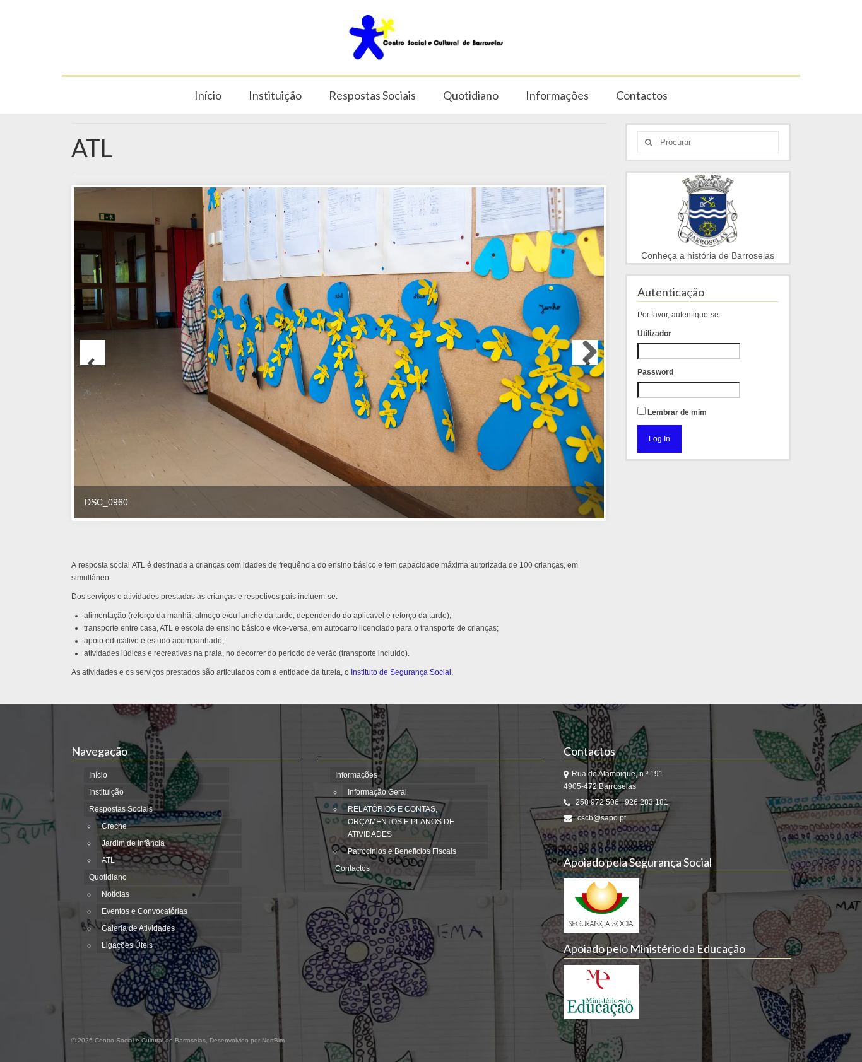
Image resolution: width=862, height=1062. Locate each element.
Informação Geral (377, 792)
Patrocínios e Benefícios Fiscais (402, 851)
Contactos (642, 95)
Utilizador (654, 333)
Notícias (115, 894)
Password (655, 372)
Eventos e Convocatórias (144, 911)
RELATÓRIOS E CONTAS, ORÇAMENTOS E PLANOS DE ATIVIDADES (401, 822)
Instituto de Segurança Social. (402, 672)
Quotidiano (471, 95)
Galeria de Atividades (138, 928)
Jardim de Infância (133, 843)
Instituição (275, 95)
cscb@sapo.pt (601, 818)
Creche (114, 826)
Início (207, 95)
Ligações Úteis (127, 945)
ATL (108, 860)
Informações (557, 95)
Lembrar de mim (676, 412)
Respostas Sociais (372, 95)
